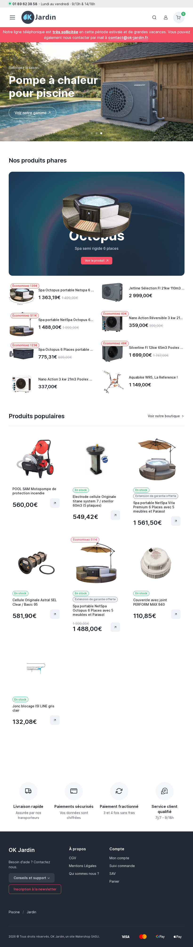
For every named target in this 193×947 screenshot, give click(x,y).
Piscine (14, 912)
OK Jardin (22, 850)
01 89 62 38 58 (24, 4)
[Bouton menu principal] (12, 17)
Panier (114, 881)
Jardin (31, 912)
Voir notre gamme (31, 112)
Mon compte (119, 858)
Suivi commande (122, 866)
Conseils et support (30, 878)
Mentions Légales (82, 866)
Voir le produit (95, 260)
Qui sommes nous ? (84, 874)
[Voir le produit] (55, 503)
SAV (112, 874)
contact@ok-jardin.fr (128, 37)
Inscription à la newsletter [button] (35, 889)
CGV (72, 858)
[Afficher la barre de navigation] (154, 17)
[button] (92, 133)
